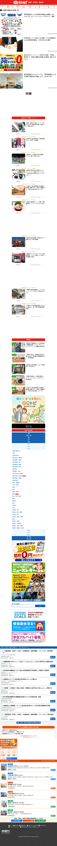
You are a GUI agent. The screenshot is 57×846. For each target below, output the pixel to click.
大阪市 (13, 453)
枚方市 (13, 503)
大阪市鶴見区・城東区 (16, 464)
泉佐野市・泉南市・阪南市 (17, 525)
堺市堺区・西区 (15, 509)
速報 (48, 6)
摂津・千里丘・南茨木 (36, 2)
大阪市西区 (14, 469)
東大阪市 (14, 505)
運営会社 (17, 825)
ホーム (11, 825)
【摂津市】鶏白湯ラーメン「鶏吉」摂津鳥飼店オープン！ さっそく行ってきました (35, 203)
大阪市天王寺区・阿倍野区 (17, 473)
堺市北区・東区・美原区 (17, 512)
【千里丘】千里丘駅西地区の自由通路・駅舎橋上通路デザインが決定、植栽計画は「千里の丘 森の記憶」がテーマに (35, 188)
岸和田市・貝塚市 (16, 521)
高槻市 (13, 498)
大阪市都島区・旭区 (16, 462)
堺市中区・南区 (15, 514)
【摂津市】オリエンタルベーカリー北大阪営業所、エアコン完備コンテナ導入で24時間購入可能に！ (35, 255)
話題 (39, 6)
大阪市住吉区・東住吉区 (19, 475)
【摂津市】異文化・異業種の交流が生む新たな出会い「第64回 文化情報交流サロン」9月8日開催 (35, 356)
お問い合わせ (43, 825)
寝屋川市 (14, 500)
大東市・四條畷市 (16, 482)
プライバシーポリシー (15, 827)
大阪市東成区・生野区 (16, 466)
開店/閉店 (17, 6)
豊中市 (15, 494)
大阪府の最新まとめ (16, 450)
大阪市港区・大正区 (16, 471)
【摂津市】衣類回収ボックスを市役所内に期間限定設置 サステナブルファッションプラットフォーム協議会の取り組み (35, 345)
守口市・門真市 (15, 484)
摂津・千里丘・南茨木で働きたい (9, 647)
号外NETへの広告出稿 (33, 825)
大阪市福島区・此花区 (16, 459)
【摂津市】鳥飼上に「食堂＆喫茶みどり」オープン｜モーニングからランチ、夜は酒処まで (35, 378)
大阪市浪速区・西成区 (16, 478)
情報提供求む (23, 825)
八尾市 (13, 507)
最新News (8, 6)
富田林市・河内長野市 (16, 523)
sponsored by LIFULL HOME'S (48, 760)
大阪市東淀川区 (15, 455)
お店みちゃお (30, 6)
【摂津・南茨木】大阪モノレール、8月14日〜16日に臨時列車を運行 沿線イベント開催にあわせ (35, 124)
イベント (44, 6)
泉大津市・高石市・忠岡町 (17, 516)
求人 (13, 6)
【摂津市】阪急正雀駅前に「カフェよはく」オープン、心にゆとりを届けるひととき (35, 291)
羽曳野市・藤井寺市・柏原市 (18, 528)
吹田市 (13, 487)
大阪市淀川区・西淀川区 (17, 457)
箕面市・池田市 (15, 491)
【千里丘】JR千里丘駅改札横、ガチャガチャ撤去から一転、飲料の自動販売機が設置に (35, 307)
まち (35, 6)
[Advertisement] (28, 106)
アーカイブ (54, 6)
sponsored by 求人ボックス (24, 647)
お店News (23, 6)
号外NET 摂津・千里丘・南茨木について (30, 827)
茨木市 (13, 489)
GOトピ (2, 6)
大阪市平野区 (15, 480)
